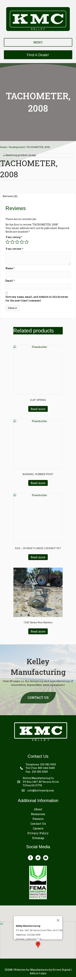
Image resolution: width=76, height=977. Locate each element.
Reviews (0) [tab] (10, 196)
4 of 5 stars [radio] (22, 242)
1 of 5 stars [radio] (7, 242)
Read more (38, 409)
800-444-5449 (46, 768)
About (38, 809)
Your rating (13, 237)
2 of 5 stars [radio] (12, 242)
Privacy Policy (38, 833)
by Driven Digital (42, 969)
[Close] (58, 920)
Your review (14, 248)
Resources (38, 814)
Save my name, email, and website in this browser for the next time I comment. (36, 298)
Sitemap (38, 838)
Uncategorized (17, 147)
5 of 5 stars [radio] (27, 242)
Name (9, 268)
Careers (38, 828)
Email (9, 280)
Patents (38, 819)
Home (3, 147)
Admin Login (38, 973)
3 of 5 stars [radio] (17, 242)
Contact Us (38, 823)
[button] (38, 944)
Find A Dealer (38, 54)
